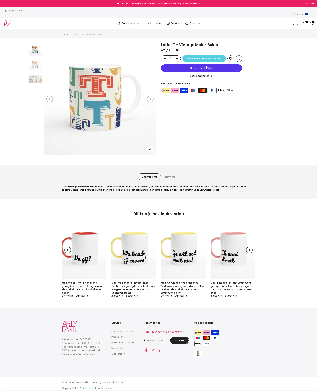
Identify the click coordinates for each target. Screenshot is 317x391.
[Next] (150, 99)
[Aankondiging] (158, 4)
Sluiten (7, 4)
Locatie (299, 14)
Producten (117, 337)
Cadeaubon (118, 353)
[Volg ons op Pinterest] (160, 350)
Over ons (194, 23)
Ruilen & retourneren (123, 342)
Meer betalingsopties (202, 75)
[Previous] (49, 99)
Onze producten (130, 23)
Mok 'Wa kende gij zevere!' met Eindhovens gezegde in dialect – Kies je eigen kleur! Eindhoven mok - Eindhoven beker (133, 287)
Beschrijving (149, 176)
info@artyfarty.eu (16, 10)
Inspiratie (155, 23)
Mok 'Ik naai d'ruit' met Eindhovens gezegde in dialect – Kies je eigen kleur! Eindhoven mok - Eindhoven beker (231, 287)
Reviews (170, 176)
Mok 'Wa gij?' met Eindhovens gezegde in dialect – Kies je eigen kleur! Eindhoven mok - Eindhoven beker (82, 287)
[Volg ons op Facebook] (146, 350)
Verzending (117, 348)
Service (175, 23)
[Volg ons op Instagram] (153, 350)
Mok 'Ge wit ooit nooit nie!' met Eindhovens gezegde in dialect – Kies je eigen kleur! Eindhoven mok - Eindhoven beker (183, 287)
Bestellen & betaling (122, 331)
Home (65, 34)
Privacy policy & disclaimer (108, 382)
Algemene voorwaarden (76, 382)
